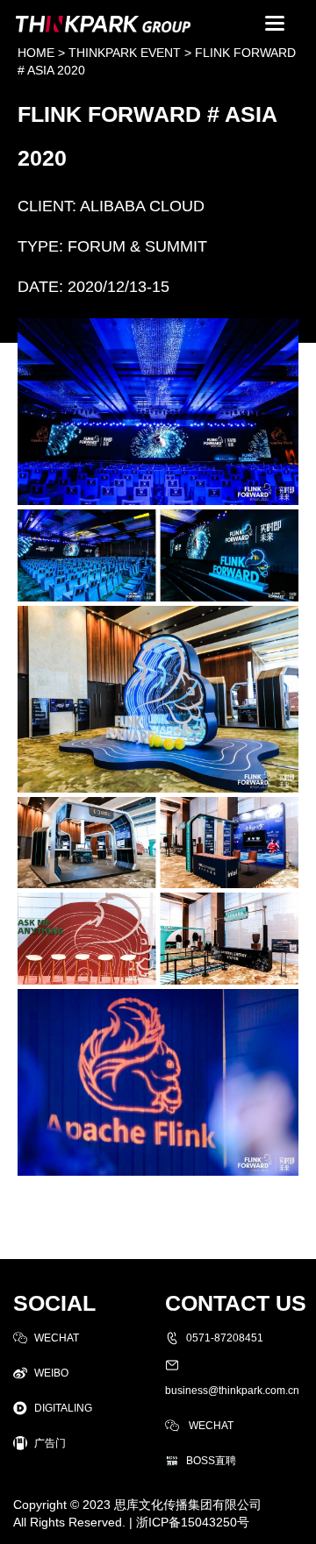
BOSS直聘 (211, 1461)
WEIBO (51, 1373)
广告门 (50, 1443)
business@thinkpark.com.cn (232, 1390)
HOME (36, 53)
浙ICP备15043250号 (192, 1522)
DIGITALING (63, 1408)
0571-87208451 (224, 1338)
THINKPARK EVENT (124, 53)
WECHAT (56, 1338)
